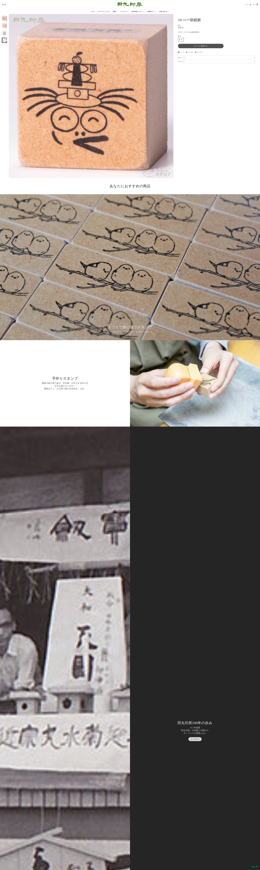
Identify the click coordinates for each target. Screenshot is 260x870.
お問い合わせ (163, 12)
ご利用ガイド (150, 12)
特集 (114, 12)
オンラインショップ (104, 12)
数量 (179, 36)
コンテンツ (123, 12)
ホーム (93, 12)
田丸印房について (137, 12)
